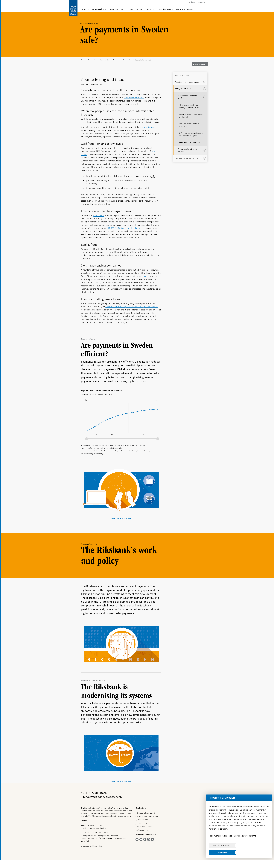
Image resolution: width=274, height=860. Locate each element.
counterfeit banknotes (134, 97)
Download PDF (199, 64)
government (98, 215)
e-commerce (89, 218)
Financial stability (135, 9)
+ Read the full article (121, 518)
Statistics (85, 9)
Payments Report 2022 (184, 75)
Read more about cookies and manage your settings (232, 835)
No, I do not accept (221, 845)
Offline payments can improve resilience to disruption (191, 134)
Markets (150, 9)
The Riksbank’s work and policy (92, 680)
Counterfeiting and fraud (189, 142)
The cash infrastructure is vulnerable (189, 124)
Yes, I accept (222, 852)
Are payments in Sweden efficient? (187, 150)
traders (146, 276)
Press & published (165, 9)
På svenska (201, 2)
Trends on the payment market (187, 82)
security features (147, 127)
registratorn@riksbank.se (96, 828)
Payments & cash (99, 9)
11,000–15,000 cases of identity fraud (125, 228)
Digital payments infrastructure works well (191, 115)
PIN (153, 176)
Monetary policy (117, 9)
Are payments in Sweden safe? (187, 96)
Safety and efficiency (88, 339)
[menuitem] (201, 2)
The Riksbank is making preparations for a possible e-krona (131, 306)
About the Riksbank (184, 9)
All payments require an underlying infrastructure (189, 106)
